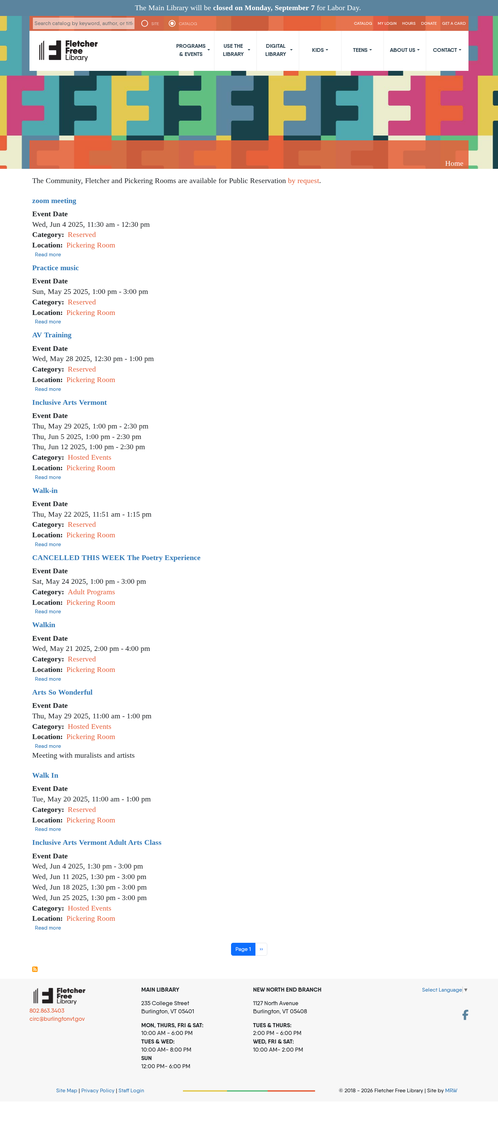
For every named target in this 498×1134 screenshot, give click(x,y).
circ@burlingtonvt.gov (57, 1018)
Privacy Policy (98, 1090)
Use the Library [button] (233, 49)
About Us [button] (402, 49)
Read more (48, 254)
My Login (387, 23)
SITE (155, 23)
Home (454, 163)
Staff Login (131, 1090)
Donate (429, 23)
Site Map (66, 1090)
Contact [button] (445, 49)
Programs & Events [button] (191, 49)
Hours (409, 23)
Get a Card (454, 23)
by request (303, 180)
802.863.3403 (46, 1010)
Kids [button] (318, 49)
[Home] (68, 50)
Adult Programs (91, 592)
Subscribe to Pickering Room (35, 969)
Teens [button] (360, 49)
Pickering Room (90, 245)
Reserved (82, 234)
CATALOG (188, 23)
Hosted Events (89, 457)
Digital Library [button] (275, 49)
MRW (451, 1090)
